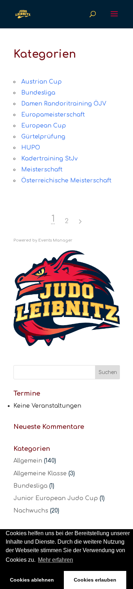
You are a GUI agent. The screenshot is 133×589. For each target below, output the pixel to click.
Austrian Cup (41, 82)
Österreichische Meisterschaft (66, 180)
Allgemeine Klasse (40, 473)
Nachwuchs (30, 511)
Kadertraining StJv (49, 158)
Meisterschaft (41, 169)
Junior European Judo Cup (55, 498)
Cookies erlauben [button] (95, 580)
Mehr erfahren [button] (55, 560)
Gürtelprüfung (43, 137)
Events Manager (55, 240)
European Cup (43, 126)
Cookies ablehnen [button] (32, 580)
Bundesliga (38, 93)
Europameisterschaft (53, 115)
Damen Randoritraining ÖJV (63, 104)
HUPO (30, 148)
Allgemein (27, 461)
